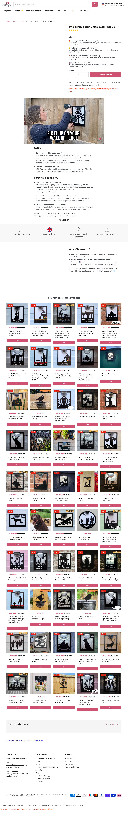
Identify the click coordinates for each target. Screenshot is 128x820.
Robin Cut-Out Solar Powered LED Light (38, 618)
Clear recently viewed (112, 724)
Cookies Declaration (72, 767)
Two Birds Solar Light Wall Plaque (111, 701)
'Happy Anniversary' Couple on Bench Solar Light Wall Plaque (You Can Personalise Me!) (109, 334)
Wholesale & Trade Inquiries (45, 758)
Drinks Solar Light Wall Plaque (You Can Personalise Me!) (109, 459)
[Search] (95, 4)
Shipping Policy (70, 764)
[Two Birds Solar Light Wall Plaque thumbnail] (19, 31)
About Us (39, 770)
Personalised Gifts (52, 11)
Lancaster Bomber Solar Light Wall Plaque (63, 538)
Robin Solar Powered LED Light (87, 618)
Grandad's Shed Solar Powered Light (109, 499)
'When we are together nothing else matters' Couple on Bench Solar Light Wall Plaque (86, 377)
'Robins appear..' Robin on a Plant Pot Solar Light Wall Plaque (63, 376)
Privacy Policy (69, 758)
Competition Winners (43, 779)
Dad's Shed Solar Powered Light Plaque (86, 458)
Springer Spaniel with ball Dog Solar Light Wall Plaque (87, 661)
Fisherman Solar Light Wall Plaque (39, 499)
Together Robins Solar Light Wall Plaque (39, 701)
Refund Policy (69, 761)
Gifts (65, 11)
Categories (6, 11)
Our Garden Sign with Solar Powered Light (39, 579)
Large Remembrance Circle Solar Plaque (86, 538)
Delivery (39, 764)
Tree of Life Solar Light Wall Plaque (62, 701)
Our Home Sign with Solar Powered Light (64, 579)
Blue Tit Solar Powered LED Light (39, 418)
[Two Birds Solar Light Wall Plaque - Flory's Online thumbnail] (10, 31)
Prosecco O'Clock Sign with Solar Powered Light (110, 579)
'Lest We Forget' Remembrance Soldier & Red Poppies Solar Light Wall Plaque (40, 377)
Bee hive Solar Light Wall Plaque (110, 375)
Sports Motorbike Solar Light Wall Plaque (63, 660)
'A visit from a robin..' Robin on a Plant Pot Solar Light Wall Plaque (40, 333)
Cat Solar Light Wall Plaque (108, 418)
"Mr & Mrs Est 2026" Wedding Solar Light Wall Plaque (16, 333)
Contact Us (83, 11)
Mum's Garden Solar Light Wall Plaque (17, 579)
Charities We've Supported (45, 776)
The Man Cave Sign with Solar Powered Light (16, 701)
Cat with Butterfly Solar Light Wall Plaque (16, 458)
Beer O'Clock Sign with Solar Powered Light (16, 418)
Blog (37, 773)
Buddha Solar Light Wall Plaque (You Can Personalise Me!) (63, 419)
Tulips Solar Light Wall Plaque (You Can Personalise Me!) (86, 702)
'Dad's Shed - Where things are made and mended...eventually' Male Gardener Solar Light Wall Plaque (62, 334)
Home (8, 21)
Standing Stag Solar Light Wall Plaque (110, 660)
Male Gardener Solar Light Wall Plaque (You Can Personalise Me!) (109, 539)
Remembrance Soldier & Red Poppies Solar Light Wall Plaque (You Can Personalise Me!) (16, 620)
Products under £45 (20, 21)
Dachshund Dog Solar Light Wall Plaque (62, 458)
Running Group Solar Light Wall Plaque (15, 660)
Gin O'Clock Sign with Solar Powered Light (62, 499)
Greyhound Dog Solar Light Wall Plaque (15, 538)
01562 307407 (18, 767)
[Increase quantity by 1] (86, 75)
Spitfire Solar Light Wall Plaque (40, 660)
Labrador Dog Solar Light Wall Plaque (40, 538)
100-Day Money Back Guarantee (47, 767)
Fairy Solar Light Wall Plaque (15, 499)
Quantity (72, 70)
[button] (74, 30)
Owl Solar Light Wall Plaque (85, 579)
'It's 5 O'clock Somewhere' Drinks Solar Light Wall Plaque (17, 376)
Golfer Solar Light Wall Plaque (86, 499)
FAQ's (38, 761)
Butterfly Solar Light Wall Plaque (87, 418)
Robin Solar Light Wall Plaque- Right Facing (62, 618)
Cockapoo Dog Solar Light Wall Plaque (40, 458)
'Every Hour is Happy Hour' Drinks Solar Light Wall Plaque (86, 333)
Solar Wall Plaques (34, 11)
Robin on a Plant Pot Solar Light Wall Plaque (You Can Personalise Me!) (110, 619)
